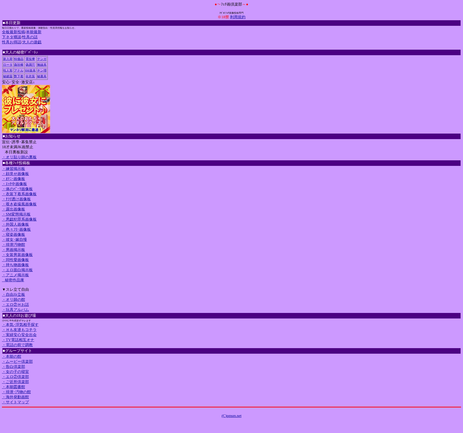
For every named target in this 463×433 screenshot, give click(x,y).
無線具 (42, 65)
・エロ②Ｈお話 (15, 305)
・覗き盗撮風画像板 (19, 204)
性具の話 (30, 37)
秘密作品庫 (13, 280)
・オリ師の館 (13, 300)
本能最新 (33, 32)
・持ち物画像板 (15, 265)
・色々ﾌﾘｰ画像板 (16, 229)
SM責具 (30, 70)
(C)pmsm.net (231, 416)
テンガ (42, 59)
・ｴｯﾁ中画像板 (14, 184)
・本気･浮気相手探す (20, 325)
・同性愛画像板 (15, 260)
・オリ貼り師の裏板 (19, 157)
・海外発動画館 (15, 397)
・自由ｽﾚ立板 (13, 294)
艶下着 (18, 76)
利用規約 (237, 17)
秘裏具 (42, 76)
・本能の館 (11, 356)
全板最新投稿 (13, 32)
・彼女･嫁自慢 (14, 239)
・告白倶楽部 (13, 367)
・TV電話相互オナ (18, 340)
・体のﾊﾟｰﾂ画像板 (17, 189)
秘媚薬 (8, 76)
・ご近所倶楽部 (15, 382)
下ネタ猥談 (11, 37)
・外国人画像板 (15, 224)
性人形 (8, 70)
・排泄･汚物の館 (16, 392)
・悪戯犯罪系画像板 (19, 219)
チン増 (42, 70)
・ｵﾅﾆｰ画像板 (13, 179)
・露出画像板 (13, 209)
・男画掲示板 (13, 250)
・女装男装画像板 (17, 255)
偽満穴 (30, 65)
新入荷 (8, 59)
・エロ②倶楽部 (15, 377)
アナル (18, 70)
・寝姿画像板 (13, 234)
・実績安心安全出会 (19, 335)
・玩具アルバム (15, 310)
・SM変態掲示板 (16, 214)
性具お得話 (11, 42)
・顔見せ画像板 (15, 174)
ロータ (8, 65)
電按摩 (30, 59)
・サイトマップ (15, 402)
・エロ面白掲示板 (17, 270)
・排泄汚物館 (13, 245)
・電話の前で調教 (17, 345)
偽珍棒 (18, 65)
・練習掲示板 (13, 169)
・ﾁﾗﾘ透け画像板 (16, 199)
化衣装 (30, 76)
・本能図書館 (13, 387)
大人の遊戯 (31, 42)
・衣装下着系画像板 (19, 194)
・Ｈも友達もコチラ (19, 330)
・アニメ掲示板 (15, 275)
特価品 (18, 59)
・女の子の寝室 (15, 372)
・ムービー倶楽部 (17, 361)
